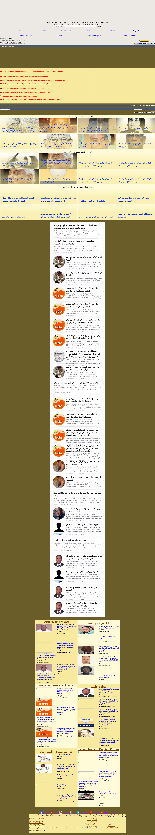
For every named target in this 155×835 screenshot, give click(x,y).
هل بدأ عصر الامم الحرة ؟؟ (65, 775)
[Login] (144, 44)
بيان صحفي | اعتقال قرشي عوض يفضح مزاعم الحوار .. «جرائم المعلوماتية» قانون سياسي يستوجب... (107, 722)
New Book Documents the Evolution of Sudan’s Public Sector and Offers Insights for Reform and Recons (46, 720)
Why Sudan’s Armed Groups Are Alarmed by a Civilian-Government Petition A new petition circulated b (108, 773)
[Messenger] (137, 44)
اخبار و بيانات (76, 22)
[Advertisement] (77, 10)
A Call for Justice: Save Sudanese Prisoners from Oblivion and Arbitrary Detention (65, 691)
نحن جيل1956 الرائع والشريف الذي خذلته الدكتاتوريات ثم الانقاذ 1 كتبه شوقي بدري (109, 648)
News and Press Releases (60, 24)
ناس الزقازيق (99, 24)
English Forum (90, 24)
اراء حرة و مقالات (103, 22)
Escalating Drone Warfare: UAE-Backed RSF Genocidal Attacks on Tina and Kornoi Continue (66, 710)
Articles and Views (79, 24)
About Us (111, 824)
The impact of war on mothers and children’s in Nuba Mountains (19, 96)
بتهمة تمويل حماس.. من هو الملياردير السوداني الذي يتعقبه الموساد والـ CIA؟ (66, 796)
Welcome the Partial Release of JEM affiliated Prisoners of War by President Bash (33, 80)
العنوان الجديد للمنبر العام (64, 754)
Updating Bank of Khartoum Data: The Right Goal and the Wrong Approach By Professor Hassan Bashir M (67, 627)
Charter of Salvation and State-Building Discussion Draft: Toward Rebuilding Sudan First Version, (65, 646)
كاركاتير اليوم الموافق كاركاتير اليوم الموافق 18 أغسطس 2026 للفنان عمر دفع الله (108, 711)
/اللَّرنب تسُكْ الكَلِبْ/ (63, 785)
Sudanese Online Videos (36, 823)
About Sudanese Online (111, 827)
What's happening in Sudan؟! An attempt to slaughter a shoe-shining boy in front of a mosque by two (108, 754)
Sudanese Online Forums (36, 826)
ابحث (70, 22)
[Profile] (151, 44)
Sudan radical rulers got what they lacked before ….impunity (25, 88)
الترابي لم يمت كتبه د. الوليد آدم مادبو (108, 637)
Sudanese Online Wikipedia (37, 824)
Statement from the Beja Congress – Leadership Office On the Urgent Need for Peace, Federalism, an (46, 740)
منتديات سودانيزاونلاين (52, 22)
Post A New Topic (5, 109)
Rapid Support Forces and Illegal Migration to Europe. (108, 793)
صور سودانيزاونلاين (92, 821)
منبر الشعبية (94, 22)
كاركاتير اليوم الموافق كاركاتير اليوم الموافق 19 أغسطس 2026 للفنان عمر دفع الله (108, 701)
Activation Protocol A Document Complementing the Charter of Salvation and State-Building (46, 656)
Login (12, 38)
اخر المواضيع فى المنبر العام (56, 751)
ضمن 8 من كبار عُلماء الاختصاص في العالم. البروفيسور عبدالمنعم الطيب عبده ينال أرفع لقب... (109, 740)
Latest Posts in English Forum (98, 749)
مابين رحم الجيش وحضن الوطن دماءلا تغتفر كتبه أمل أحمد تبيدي (109, 627)
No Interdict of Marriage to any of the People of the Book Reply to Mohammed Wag (25, 76)
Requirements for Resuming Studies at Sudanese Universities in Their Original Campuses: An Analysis (46, 676)
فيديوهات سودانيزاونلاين (90, 823)
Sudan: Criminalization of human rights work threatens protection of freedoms (32, 71)
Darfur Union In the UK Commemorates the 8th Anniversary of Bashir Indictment (31, 99)
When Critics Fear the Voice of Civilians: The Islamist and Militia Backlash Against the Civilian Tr (88, 784)
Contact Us (111, 826)
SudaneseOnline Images (36, 821)
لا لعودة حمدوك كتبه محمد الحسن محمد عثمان (107, 676)
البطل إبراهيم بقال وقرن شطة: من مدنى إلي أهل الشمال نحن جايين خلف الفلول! (66, 766)
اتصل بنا (71, 24)
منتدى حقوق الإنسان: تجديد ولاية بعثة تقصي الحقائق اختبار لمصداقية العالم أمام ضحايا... (109, 690)
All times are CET (138, 109)
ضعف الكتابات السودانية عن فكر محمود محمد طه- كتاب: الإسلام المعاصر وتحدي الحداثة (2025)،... (108, 659)
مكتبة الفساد (63, 22)
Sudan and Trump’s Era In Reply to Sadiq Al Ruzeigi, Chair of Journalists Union (26, 92)
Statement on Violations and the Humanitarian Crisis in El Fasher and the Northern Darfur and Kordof (66, 730)
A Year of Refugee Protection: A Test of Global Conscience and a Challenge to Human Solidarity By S (66, 667)
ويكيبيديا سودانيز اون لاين (90, 824)
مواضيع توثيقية (85, 22)
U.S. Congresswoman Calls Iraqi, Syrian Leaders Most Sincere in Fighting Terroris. (27, 84)
